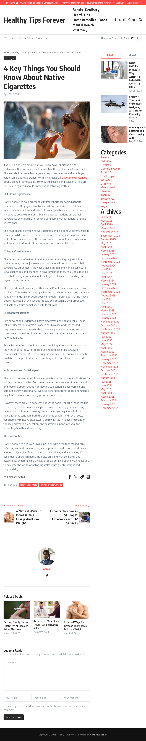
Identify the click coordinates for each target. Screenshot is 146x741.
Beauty (78, 9)
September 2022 (110, 329)
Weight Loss (108, 202)
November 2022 (110, 321)
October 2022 (109, 325)
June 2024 (106, 273)
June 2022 (106, 340)
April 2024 (107, 276)
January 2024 (108, 284)
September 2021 (110, 374)
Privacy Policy (26, 38)
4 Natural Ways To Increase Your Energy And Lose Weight (75, 626)
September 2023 (110, 291)
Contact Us (41, 38)
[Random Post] (132, 38)
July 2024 (106, 269)
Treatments (107, 198)
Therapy (105, 194)
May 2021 (106, 389)
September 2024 (110, 261)
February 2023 (109, 314)
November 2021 (110, 366)
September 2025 (110, 235)
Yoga (104, 206)
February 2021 (109, 400)
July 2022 (106, 336)
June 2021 (106, 385)
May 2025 (106, 243)
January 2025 (108, 254)
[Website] (47, 575)
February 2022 (109, 355)
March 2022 (107, 351)
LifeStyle (16, 52)
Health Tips (81, 15)
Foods (102, 20)
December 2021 (109, 362)
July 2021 (106, 381)
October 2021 (108, 370)
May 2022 (106, 344)
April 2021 (106, 392)
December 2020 (110, 407)
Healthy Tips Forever (35, 19)
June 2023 (106, 302)
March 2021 (107, 396)
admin (47, 569)
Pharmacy (80, 30)
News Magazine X (98, 734)
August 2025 (108, 239)
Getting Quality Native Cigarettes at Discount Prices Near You (16, 626)
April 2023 (106, 306)
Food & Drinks (109, 172)
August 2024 (108, 265)
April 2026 (107, 224)
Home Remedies (84, 20)
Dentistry (92, 9)
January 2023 (108, 317)
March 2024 (107, 280)
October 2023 (109, 288)
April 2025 (107, 246)
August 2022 (108, 332)
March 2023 (107, 310)
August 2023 (108, 295)
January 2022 (108, 359)
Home (13, 38)
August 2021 (108, 377)
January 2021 (108, 404)
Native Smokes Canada (51, 484)
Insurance (106, 179)
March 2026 (108, 228)
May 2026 (106, 220)
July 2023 (106, 299)
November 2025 (110, 231)
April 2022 (107, 347)
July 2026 (106, 216)
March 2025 (108, 250)
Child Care (107, 161)
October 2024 (109, 258)
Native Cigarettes (28, 484)
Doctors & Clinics (111, 168)
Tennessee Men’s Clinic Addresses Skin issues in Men (47, 624)
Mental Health (83, 25)
